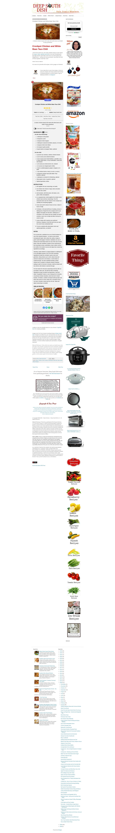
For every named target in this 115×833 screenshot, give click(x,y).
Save (32, 82)
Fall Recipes (50, 360)
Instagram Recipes (58, 15)
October (63, 687)
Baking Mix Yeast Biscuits (66, 727)
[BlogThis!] (50, 358)
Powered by (71, 32)
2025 (61, 652)
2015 (61, 671)
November (63, 686)
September (63, 689)
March (62, 701)
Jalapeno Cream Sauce (66, 743)
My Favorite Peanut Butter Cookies (68, 787)
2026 (61, 651)
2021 (61, 660)
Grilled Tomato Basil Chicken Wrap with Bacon (71, 788)
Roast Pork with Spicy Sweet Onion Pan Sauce (71, 710)
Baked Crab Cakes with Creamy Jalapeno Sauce (71, 741)
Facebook (59, 397)
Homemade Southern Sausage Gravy (69, 729)
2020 (61, 662)
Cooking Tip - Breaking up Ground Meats (69, 751)
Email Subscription (36, 465)
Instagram (52, 74)
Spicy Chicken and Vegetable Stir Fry (69, 794)
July (62, 693)
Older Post (60, 367)
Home (48, 367)
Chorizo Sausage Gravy (66, 725)
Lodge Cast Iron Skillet (73, 388)
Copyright (44, 15)
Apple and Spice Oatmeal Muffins (68, 774)
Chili (43, 360)
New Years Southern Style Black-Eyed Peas (70, 819)
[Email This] (49, 358)
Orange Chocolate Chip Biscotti (67, 735)
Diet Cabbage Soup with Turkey (67, 772)
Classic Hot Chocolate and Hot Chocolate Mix (70, 764)
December (63, 684)
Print (48, 99)
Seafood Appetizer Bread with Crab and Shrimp (71, 706)
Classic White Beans (43, 720)
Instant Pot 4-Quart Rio (71, 344)
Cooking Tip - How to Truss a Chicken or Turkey (71, 781)
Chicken (40, 360)
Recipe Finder (71, 15)
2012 (61, 677)
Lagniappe (34, 15)
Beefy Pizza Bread (65, 708)
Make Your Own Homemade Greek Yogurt (70, 753)
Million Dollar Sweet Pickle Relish (46, 651)
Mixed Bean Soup (64, 714)
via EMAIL (41, 397)
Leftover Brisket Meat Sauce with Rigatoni (70, 790)
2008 (61, 824)
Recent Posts (65, 15)
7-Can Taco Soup (43, 697)
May (62, 697)
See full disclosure (54, 373)
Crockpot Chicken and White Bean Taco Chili (70, 769)
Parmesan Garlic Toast (65, 716)
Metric (46, 132)
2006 (61, 826)
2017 (61, 667)
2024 (61, 654)
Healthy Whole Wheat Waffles (67, 745)
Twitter (46, 399)
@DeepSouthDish (44, 318)
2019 (61, 664)
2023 (61, 656)
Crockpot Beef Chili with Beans (67, 747)
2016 (61, 669)
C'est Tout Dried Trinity (70, 293)
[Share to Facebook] (52, 358)
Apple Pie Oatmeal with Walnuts (67, 770)
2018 (61, 665)
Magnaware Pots (69, 315)
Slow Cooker (60, 360)
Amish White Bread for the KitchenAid (69, 733)
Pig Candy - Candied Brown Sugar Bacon (70, 804)
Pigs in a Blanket (64, 737)
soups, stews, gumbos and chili (41, 54)
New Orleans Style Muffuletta (67, 718)
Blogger (60, 829)
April (62, 699)
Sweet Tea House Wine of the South (74, 173)
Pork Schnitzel (64, 792)
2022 (61, 658)
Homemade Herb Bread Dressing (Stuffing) (70, 783)
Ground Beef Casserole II (66, 759)
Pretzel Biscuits (64, 757)
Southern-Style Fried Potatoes (45, 712)
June (62, 695)
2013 (61, 675)
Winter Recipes (36, 361)
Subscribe (73, 29)
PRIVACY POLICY (51, 15)
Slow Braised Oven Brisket (66, 815)
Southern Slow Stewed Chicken (46, 673)
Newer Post (35, 367)
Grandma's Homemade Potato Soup (47, 665)
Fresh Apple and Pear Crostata (67, 802)
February (63, 702)
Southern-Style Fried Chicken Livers (47, 658)
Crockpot (46, 360)
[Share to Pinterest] (53, 358)
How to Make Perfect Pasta (66, 821)
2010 (61, 680)
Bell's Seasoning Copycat (66, 785)
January (63, 704)
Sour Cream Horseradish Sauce (67, 723)
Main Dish (55, 360)
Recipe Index (39, 15)
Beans (37, 360)
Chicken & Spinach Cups (66, 755)
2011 (61, 678)
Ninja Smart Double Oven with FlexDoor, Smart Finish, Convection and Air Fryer (73, 412)
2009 (61, 682)
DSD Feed (43, 465)
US (43, 132)
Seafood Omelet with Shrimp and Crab (69, 739)
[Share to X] (51, 358)
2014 (61, 673)
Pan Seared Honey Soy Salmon (67, 776)
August (62, 691)
